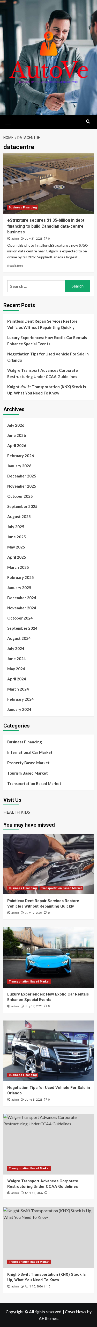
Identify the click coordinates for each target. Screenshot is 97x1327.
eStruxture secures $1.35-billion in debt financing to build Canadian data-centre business (45, 226)
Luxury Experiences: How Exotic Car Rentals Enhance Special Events (47, 340)
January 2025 (19, 587)
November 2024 (21, 607)
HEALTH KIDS (16, 811)
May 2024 (16, 668)
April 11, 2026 (34, 1193)
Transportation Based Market (34, 783)
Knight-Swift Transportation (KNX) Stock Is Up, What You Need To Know (46, 389)
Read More (15, 265)
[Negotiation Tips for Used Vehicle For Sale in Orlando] (48, 1050)
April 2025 (16, 557)
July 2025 (15, 526)
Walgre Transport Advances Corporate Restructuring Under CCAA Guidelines (42, 373)
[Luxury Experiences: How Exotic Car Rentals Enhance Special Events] (48, 957)
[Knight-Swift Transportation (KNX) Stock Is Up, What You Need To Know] (48, 1237)
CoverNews (75, 1311)
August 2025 (19, 516)
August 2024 (19, 638)
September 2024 (22, 628)
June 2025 (16, 536)
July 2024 (15, 648)
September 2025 (22, 506)
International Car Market (30, 752)
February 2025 (20, 577)
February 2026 (20, 455)
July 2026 (15, 425)
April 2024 (16, 679)
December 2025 (21, 476)
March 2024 (18, 689)
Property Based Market (28, 762)
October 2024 (20, 618)
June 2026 (16, 435)
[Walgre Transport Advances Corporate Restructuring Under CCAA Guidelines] (48, 1144)
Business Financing (23, 207)
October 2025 (20, 496)
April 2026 (16, 445)
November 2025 (21, 486)
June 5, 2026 (33, 1099)
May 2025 (16, 547)
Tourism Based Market (27, 773)
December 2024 (21, 597)
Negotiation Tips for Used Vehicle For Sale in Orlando (48, 357)
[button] (8, 121)
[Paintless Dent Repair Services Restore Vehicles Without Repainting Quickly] (48, 864)
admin (15, 238)
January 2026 (19, 465)
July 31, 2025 (33, 238)
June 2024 (16, 658)
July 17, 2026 (33, 913)
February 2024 (20, 699)
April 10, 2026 (34, 1286)
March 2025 (18, 567)
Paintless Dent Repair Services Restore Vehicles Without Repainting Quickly (42, 324)
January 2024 (19, 709)
